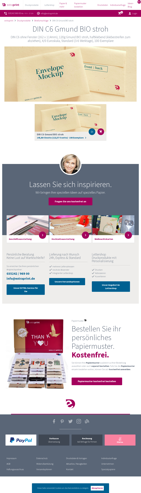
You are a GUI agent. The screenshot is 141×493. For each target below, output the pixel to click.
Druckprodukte (24, 20)
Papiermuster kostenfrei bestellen (97, 381)
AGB (8, 463)
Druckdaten (102, 5)
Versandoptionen (44, 469)
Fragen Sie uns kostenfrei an (70, 201)
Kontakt (69, 469)
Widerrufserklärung (44, 463)
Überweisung (54, 440)
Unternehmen (107, 463)
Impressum (12, 458)
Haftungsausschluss (15, 469)
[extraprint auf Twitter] (70, 423)
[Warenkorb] (120, 13)
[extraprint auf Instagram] (78, 423)
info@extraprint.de (21, 278)
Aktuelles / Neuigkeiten (76, 463)
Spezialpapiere (108, 469)
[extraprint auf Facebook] (53, 423)
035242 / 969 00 (18, 273)
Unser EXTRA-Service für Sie (25, 290)
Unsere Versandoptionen (67, 281)
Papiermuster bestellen (80, 5)
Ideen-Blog (131, 5)
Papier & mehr (63, 5)
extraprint (8, 20)
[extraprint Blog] (87, 423)
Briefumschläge (41, 20)
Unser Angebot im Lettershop (111, 287)
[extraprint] (10, 5)
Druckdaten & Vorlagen (76, 458)
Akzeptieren (97, 488)
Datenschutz (42, 458)
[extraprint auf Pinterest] (62, 423)
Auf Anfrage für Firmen (87, 440)
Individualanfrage (118, 5)
